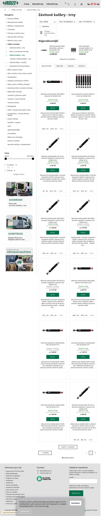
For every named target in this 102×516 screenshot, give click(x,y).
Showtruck (9, 483)
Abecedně (81, 66)
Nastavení (25, 511)
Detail (52, 108)
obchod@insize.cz (46, 471)
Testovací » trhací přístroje (16, 99)
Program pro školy (12, 478)
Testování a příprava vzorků (17, 95)
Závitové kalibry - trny (17, 55)
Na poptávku (12, 133)
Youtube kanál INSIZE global (15, 497)
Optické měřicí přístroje (15, 37)
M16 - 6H (84, 191)
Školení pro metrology (15, 137)
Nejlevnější (59, 66)
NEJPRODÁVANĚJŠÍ (14, 130)
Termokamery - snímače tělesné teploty (18, 114)
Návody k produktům (13, 476)
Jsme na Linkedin (11, 492)
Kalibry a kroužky (14, 44)
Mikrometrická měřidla (15, 22)
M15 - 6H (76, 191)
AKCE (9, 126)
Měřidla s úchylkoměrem (16, 26)
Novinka (11, 170)
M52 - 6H (76, 253)
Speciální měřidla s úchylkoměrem (19, 144)
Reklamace (9, 501)
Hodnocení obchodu (13, 487)
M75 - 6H (53, 315)
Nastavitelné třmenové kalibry (20, 66)
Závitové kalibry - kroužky (18, 62)
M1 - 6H (45, 191)
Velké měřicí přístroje (15, 92)
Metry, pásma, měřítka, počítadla (19, 84)
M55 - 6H (84, 253)
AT (95, 4)
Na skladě (11, 165)
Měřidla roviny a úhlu (15, 40)
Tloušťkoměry (12, 77)
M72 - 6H (46, 315)
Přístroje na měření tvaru (16, 33)
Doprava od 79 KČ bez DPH (15, 471)
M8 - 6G (83, 440)
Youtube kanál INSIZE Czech (15, 494)
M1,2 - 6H (53, 191)
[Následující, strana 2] (91, 453)
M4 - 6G (76, 440)
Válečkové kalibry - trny (17, 48)
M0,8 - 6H (45, 129)
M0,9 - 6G (84, 315)
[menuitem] (27, 4)
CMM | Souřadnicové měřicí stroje (19, 110)
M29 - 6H (46, 253)
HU (92, 4)
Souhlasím (75, 503)
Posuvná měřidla (13, 19)
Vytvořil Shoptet (92, 510)
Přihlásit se (76, 493)
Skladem (45, 26)
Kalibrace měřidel (13, 141)
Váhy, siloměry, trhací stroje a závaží (20, 73)
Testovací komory (13, 103)
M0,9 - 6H (54, 129)
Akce (10, 168)
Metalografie (12, 106)
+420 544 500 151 (45, 473)
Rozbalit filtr (18, 174)
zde (47, 506)
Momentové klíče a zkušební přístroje (20, 88)
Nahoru (46, 453)
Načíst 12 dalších (67, 447)
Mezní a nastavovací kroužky (19, 51)
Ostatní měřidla (13, 119)
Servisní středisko (12, 485)
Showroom (9, 480)
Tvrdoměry (11, 29)
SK (98, 4)
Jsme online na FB (12, 490)
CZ (89, 4)
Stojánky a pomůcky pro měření (18, 81)
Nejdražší (70, 66)
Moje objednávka (11, 473)
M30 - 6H (53, 253)
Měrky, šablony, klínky (15, 70)
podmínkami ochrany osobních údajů (81, 488)
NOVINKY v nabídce (14, 122)
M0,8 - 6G (76, 315)
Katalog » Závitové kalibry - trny (20, 59)
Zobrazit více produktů (67, 59)
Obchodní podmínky (13, 499)
